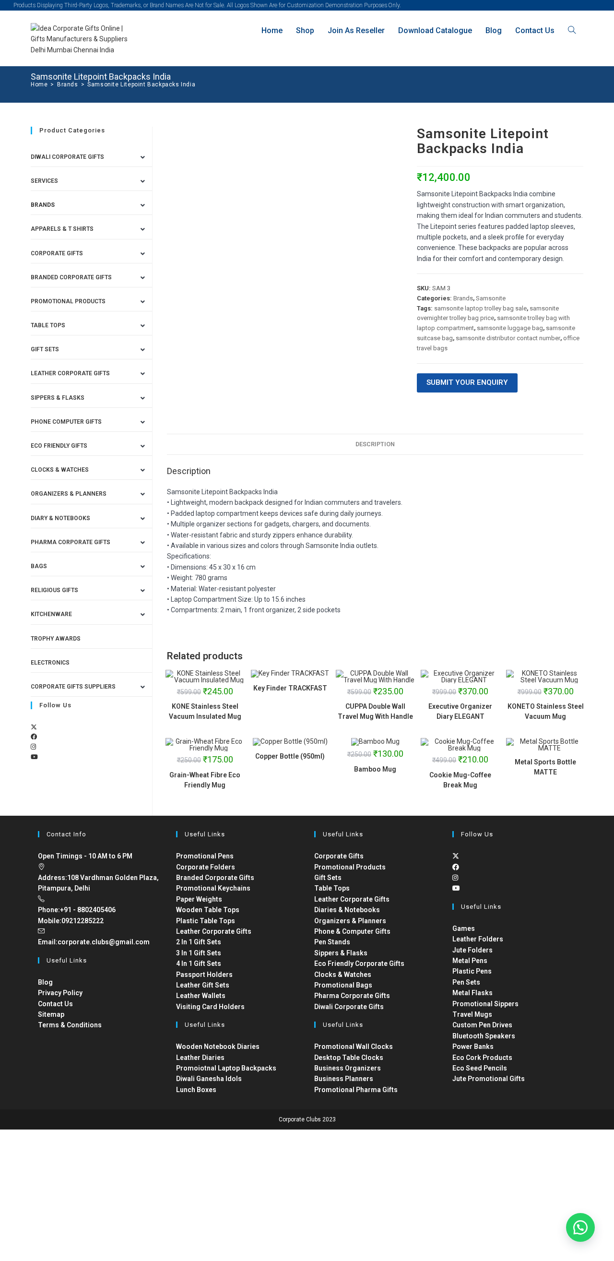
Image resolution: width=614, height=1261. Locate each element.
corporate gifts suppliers (73, 686)
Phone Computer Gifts (66, 421)
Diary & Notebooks (60, 518)
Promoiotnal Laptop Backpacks (226, 1068)
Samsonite (491, 298)
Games (463, 928)
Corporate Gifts (57, 253)
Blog (45, 982)
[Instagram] (33, 746)
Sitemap (51, 1014)
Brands (463, 298)
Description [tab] (375, 444)
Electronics (50, 662)
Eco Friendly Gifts (59, 445)
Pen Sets (466, 982)
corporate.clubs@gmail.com (104, 942)
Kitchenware (51, 614)
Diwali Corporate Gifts (67, 157)
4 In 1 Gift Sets (198, 963)
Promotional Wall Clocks (353, 1046)
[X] (34, 727)
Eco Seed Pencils (479, 1068)
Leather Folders (477, 939)
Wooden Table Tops (207, 910)
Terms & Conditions (70, 1025)
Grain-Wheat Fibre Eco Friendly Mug (204, 780)
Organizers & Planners (68, 493)
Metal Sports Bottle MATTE (545, 767)
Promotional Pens (205, 856)
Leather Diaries (200, 1057)
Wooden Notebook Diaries (218, 1046)
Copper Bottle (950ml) (290, 756)
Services (44, 181)
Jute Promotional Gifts (488, 1079)
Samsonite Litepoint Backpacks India (141, 84)
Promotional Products (68, 301)
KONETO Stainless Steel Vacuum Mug (546, 711)
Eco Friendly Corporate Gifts (359, 963)
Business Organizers (347, 1068)
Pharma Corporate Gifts (70, 542)
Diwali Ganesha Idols (209, 1079)
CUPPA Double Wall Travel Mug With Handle (375, 711)
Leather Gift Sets (202, 985)
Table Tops (48, 325)
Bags (39, 566)
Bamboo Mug (375, 769)
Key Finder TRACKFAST (290, 688)
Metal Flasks (472, 993)
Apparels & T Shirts (62, 229)
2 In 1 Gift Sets (198, 942)
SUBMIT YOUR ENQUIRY (467, 382)
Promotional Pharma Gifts (356, 1090)
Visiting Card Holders (210, 1007)
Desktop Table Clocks (348, 1057)
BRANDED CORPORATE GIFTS (71, 277)
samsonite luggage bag (510, 328)
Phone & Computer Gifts (352, 931)
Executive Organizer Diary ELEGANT (460, 711)
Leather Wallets (200, 995)
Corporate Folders (205, 867)
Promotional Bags (343, 985)
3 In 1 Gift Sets (198, 953)
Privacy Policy (60, 993)
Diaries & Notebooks (347, 910)
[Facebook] (34, 736)
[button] (580, 1227)
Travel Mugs (472, 1014)
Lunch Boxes (196, 1090)
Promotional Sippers (485, 1004)
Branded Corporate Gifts (215, 877)
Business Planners (343, 1079)
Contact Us (55, 1004)
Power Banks (473, 1046)
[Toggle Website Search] (571, 30)
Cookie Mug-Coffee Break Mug (460, 780)
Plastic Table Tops (205, 921)
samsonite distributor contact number (508, 338)
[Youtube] (34, 757)
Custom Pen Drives (482, 1025)
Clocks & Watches (60, 469)
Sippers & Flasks (57, 397)
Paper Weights (199, 899)
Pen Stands (332, 942)
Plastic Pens (472, 971)
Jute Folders (472, 950)
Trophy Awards (56, 638)
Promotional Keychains (213, 888)
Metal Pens (469, 960)
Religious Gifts (54, 590)
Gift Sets (45, 349)
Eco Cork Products (482, 1057)
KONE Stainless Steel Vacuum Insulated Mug (205, 711)
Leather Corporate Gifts (70, 373)
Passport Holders (204, 974)
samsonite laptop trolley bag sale (480, 308)
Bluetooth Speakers (483, 1036)
